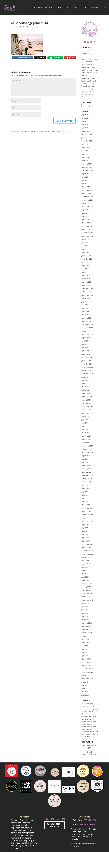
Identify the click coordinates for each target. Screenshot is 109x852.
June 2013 (84, 570)
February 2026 (86, 134)
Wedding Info (94, 8)
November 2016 (87, 446)
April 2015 (85, 502)
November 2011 (87, 633)
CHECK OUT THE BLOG (54, 825)
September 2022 (87, 236)
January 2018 (86, 400)
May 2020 (84, 308)
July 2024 (84, 177)
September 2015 (87, 485)
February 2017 (86, 436)
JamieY (15, 27)
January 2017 (86, 439)
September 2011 (87, 639)
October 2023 (86, 203)
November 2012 (87, 593)
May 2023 (84, 216)
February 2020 (86, 318)
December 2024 (87, 170)
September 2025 (87, 144)
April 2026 (85, 128)
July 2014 (84, 528)
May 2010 (84, 692)
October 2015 (86, 482)
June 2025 (84, 151)
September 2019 (87, 334)
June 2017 (84, 423)
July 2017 (84, 420)
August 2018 (85, 377)
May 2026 (84, 124)
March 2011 (85, 659)
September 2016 (87, 452)
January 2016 (86, 472)
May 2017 (84, 426)
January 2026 (86, 138)
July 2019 (84, 341)
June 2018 (84, 384)
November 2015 (87, 479)
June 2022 (84, 246)
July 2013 (84, 567)
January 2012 (86, 626)
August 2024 (85, 174)
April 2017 (85, 430)
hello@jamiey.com (89, 754)
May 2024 (84, 184)
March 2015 (85, 505)
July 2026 (84, 118)
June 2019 (84, 344)
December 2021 (87, 259)
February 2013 (86, 584)
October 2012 (86, 597)
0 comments (34, 27)
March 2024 (85, 187)
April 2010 (85, 695)
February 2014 (86, 544)
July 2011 (84, 646)
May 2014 (84, 534)
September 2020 (87, 295)
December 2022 (87, 233)
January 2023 (86, 229)
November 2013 (87, 554)
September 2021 (87, 262)
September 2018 (87, 374)
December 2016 (87, 443)
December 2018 (87, 364)
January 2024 (86, 193)
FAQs (84, 8)
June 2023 (84, 213)
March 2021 (85, 279)
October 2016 (86, 449)
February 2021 (86, 282)
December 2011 (87, 629)
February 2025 (86, 164)
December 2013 (87, 551)
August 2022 (85, 239)
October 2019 (86, 331)
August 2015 (85, 488)
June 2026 (84, 121)
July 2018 (84, 380)
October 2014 (86, 518)
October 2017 (86, 410)
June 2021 (84, 269)
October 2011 (86, 636)
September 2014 (87, 521)
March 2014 (85, 541)
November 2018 (87, 367)
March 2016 (85, 465)
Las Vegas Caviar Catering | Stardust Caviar (88, 53)
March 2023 (85, 223)
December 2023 (87, 197)
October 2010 (86, 675)
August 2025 (85, 147)
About (76, 8)
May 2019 (84, 348)
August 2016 (85, 456)
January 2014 (86, 547)
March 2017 (85, 433)
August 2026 (85, 115)
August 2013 (85, 564)
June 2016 (84, 459)
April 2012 (85, 616)
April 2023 (85, 220)
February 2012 (86, 623)
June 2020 (84, 305)
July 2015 (84, 492)
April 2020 (85, 311)
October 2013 (86, 557)
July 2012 (84, 607)
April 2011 (85, 656)
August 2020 (85, 298)
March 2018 (85, 393)
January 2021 (86, 285)
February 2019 (86, 357)
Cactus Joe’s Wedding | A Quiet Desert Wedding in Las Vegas (89, 61)
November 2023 (87, 200)
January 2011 (86, 666)
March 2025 (85, 161)
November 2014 (87, 515)
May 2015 (84, 498)
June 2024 (84, 180)
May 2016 (84, 462)
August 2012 (85, 603)
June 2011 (84, 649)
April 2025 (85, 157)
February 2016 (86, 469)
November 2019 (87, 328)
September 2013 (87, 561)
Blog (69, 8)
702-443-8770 (90, 820)
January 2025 (86, 167)
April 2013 (85, 577)
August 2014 (85, 525)
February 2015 (86, 508)
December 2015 (87, 475)
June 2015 (84, 495)
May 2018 (84, 387)
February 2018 (86, 397)
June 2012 (84, 610)
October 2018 (86, 370)
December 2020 (87, 288)
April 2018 (85, 390)
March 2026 (85, 131)
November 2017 (87, 407)
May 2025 (84, 154)
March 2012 (85, 620)
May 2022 (84, 249)
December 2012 (87, 590)
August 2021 (85, 266)
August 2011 (85, 643)
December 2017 (87, 403)
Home (40, 8)
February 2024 (86, 190)
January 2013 (86, 587)
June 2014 (84, 531)
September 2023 (87, 206)
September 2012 (87, 600)
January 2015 (86, 511)
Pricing (59, 8)
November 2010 (87, 672)
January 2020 (86, 321)
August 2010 (85, 682)
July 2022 (84, 243)
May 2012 (84, 613)
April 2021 (85, 275)
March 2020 (85, 315)
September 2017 (87, 413)
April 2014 (85, 538)
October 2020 (86, 292)
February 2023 (86, 226)
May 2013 (84, 574)
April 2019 (85, 351)
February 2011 (86, 662)
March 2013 (85, 580)
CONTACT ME (31, 8)
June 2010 (84, 689)
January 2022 (86, 256)
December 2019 (87, 325)
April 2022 (85, 252)
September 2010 (87, 679)
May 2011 (84, 652)
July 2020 (84, 302)
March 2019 (85, 354)
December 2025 (87, 141)
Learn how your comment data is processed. (55, 132)
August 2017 (85, 416)
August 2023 (85, 210)
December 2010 (87, 669)
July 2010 (84, 685)
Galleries (48, 8)
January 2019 (86, 361)
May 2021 (84, 272)
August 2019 (85, 338)
